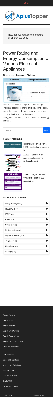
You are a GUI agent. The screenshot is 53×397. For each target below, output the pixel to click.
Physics (32, 75)
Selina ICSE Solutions (11, 360)
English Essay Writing (11, 336)
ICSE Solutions (8, 355)
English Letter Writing (11, 331)
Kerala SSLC (7, 381)
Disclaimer (8, 396)
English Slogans (9, 326)
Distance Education (10, 386)
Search (46, 130)
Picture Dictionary (9, 315)
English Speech (9, 320)
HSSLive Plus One (9, 370)
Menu (26, 3)
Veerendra (22, 75)
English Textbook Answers (13, 342)
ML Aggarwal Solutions (12, 365)
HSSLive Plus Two (10, 376)
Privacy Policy (38, 396)
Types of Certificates (11, 347)
